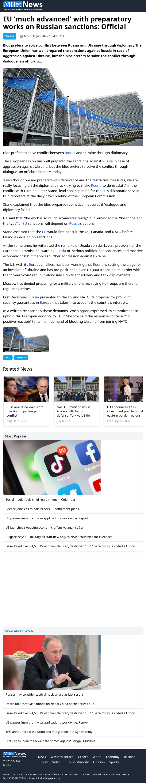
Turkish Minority (77, 762)
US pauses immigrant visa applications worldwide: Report (47, 518)
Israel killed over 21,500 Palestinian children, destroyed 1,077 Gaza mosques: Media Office (70, 546)
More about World (19, 631)
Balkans (129, 757)
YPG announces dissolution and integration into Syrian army (49, 732)
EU (104, 190)
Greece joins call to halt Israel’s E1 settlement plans (42, 509)
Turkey (43, 762)
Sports (114, 762)
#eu (7, 357)
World (97, 757)
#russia (21, 357)
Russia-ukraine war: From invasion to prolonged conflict (25, 411)
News (42, 757)
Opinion (99, 762)
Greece (83, 757)
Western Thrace (62, 757)
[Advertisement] (73, 588)
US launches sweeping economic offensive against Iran (45, 527)
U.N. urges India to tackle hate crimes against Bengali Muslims (50, 741)
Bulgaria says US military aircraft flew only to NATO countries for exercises (59, 537)
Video (56, 762)
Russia (70, 152)
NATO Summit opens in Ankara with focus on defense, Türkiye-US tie (73, 411)
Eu (12, 161)
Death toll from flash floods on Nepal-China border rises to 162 (51, 704)
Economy (112, 757)
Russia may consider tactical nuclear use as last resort (44, 694)
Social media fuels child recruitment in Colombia (40, 499)
